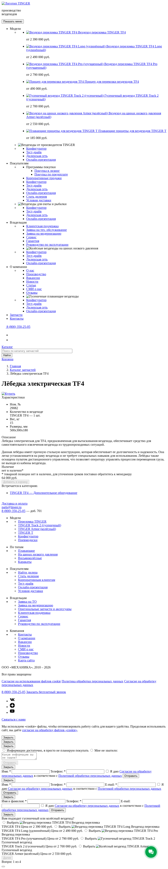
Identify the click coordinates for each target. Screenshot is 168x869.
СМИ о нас (34, 289)
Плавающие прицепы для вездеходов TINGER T (132, 131)
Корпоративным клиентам (36, 580)
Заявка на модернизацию (43, 233)
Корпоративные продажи (44, 178)
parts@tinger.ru (12, 507)
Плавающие (26, 550)
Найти (7, 355)
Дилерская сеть (37, 156)
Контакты (17, 318)
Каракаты (25, 562)
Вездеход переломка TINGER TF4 (102, 32)
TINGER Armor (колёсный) (37, 529)
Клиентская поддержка (42, 226)
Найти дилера (27, 572)
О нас (30, 270)
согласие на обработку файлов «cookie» (49, 730)
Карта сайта (26, 660)
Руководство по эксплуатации (47, 244)
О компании (26, 638)
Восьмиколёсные (30, 558)
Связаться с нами (14, 719)
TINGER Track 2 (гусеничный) (39, 525)
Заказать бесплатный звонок (46, 692)
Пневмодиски (27, 540)
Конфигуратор (36, 148)
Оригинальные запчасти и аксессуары (45, 609)
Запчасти (16, 315)
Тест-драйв (34, 152)
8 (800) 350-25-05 (13, 511)
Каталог (7, 347)
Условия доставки (38, 200)
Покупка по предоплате (51, 174)
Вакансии (33, 278)
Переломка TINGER (32, 521)
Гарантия (32, 241)
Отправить (9, 762)
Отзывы (31, 292)
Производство (36, 274)
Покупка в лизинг (47, 170)
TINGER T (25, 532)
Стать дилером (36, 196)
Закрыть (8, 737)
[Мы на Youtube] (12, 712)
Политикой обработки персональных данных (90, 775)
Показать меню (12, 21)
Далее (7, 857)
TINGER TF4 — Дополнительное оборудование (43, 493)
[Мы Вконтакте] (12, 701)
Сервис (31, 237)
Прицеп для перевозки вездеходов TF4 (112, 81)
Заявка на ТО (27, 601)
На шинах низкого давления (38, 554)
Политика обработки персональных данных (92, 681)
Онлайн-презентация (41, 159)
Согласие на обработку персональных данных (40, 788)
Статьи (31, 285)
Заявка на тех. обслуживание (46, 230)
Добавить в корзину (15, 481)
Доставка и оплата (14, 503)
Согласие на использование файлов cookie (31, 681)
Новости (32, 281)
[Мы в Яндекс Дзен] (12, 706)
